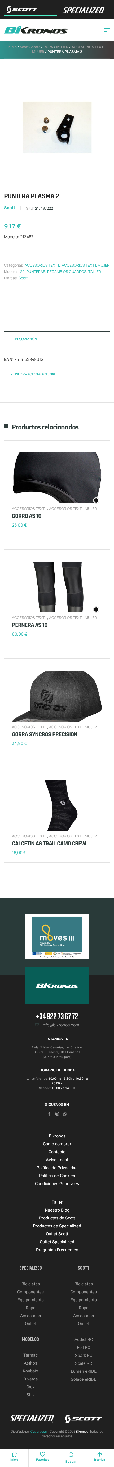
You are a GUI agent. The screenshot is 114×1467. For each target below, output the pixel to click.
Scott (9, 207)
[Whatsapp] (65, 1114)
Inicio (12, 47)
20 (22, 271)
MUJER (62, 47)
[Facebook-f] (49, 1114)
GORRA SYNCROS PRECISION (44, 734)
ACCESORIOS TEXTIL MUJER (85, 265)
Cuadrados (38, 1431)
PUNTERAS (36, 271)
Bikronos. (82, 1431)
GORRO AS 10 (26, 516)
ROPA (48, 47)
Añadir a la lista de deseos (17, 542)
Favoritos (42, 1459)
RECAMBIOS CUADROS (66, 271)
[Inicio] (14, 1454)
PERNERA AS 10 (29, 625)
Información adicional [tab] (35, 373)
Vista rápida (33, 542)
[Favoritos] (42, 1454)
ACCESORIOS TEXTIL (42, 265)
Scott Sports (30, 47)
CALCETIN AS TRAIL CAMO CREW (49, 843)
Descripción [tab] (26, 339)
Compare (25, 542)
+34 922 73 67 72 (57, 1016)
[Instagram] (57, 1114)
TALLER (94, 271)
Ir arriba (99, 1459)
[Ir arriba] (99, 1454)
